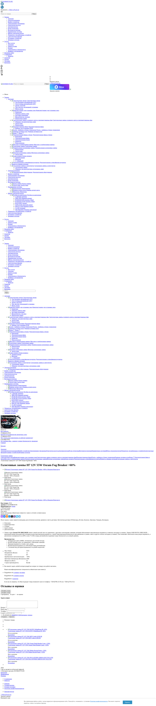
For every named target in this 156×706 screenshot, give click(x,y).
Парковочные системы (15, 31)
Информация (5, 674)
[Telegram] (19, 516)
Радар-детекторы (13, 28)
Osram (13, 506)
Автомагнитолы (13, 27)
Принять (127, 702)
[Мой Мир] (9, 516)
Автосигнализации (14, 20)
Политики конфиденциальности (99, 701)
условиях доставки (19, 572)
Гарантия (7, 57)
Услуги (6, 41)
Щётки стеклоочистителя (16, 33)
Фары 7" (131, 457)
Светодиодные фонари (15, 36)
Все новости (4, 431)
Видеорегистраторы (14, 30)
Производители (9, 691)
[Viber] (14, 516)
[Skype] (17, 516)
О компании (8, 54)
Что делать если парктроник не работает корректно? (17, 438)
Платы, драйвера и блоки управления (103, 457)
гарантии (15, 578)
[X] (12, 516)
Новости (10, 56)
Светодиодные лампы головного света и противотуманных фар (56, 457)
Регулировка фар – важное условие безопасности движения (19, 441)
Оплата (6, 59)
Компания (4, 672)
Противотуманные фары (84, 457)
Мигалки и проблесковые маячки (14, 459)
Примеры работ (9, 53)
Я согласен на (17, 615)
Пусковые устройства (14, 38)
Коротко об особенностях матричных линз (14, 434)
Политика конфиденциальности (14, 688)
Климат (10, 48)
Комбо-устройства (13, 22)
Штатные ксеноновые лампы (56, 459)
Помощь (3, 676)
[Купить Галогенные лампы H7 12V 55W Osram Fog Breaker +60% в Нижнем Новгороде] (32, 469)
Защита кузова (12, 46)
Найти (6, 292)
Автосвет (11, 18)
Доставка (7, 61)
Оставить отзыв (5, 590)
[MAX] (2, 516)
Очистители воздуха (14, 25)
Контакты (7, 62)
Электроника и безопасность (17, 49)
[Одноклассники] (7, 516)
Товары (6, 17)
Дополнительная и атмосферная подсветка (87, 459)
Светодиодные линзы (7, 457)
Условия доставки (9, 687)
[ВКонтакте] (4, 516)
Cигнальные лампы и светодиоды (127, 459)
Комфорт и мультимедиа (15, 51)
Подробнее (11, 635)
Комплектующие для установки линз (25, 457)
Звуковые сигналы (13, 40)
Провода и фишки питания (108, 459)
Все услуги (11, 43)
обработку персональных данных (22, 615)
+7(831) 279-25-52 (13, 10)
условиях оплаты (18, 575)
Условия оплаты (9, 685)
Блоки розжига (69, 459)
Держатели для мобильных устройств (19, 35)
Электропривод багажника (16, 23)
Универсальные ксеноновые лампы (36, 459)
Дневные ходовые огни (122, 457)
